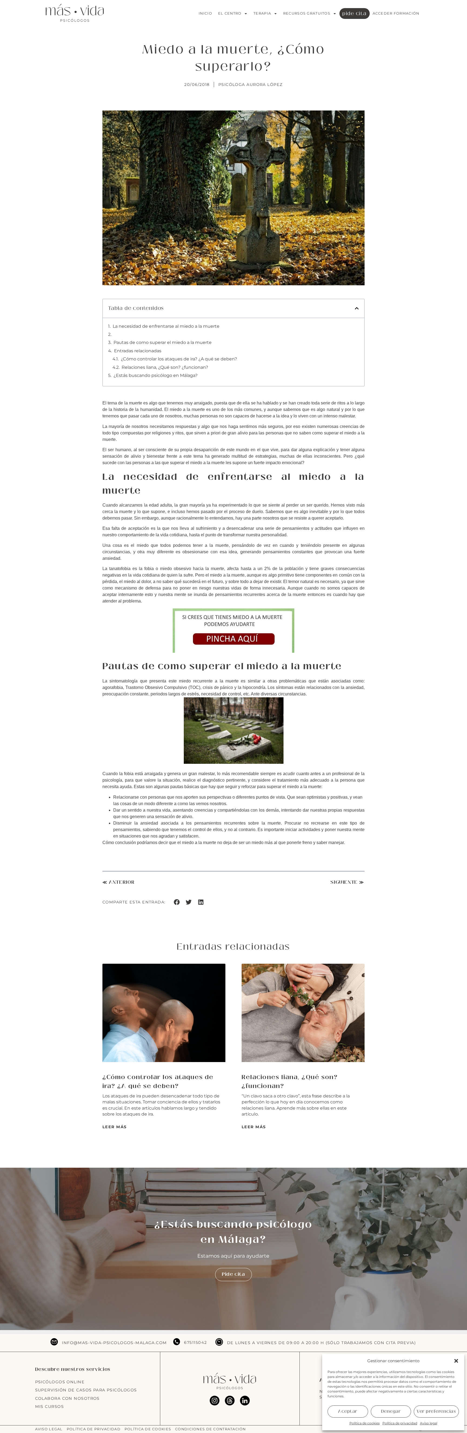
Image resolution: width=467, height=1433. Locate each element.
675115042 (195, 1342)
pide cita (354, 13)
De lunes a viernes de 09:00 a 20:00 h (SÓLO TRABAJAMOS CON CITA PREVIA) (321, 1342)
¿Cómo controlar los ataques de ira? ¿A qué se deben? (179, 358)
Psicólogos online (60, 1382)
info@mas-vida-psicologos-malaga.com (114, 1342)
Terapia (262, 13)
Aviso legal (428, 1423)
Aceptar (348, 1411)
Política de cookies (364, 1423)
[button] (456, 1361)
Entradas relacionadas (137, 350)
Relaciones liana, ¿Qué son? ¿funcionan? (165, 367)
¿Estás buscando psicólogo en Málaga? (156, 375)
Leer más (114, 1126)
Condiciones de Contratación (210, 1429)
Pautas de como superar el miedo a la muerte (163, 342)
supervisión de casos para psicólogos (86, 1390)
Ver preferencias (436, 1411)
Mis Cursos (49, 1406)
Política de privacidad (399, 1423)
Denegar (391, 1411)
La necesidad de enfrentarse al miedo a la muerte (166, 326)
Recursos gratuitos (306, 13)
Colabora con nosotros (67, 1398)
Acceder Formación (396, 13)
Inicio (205, 13)
